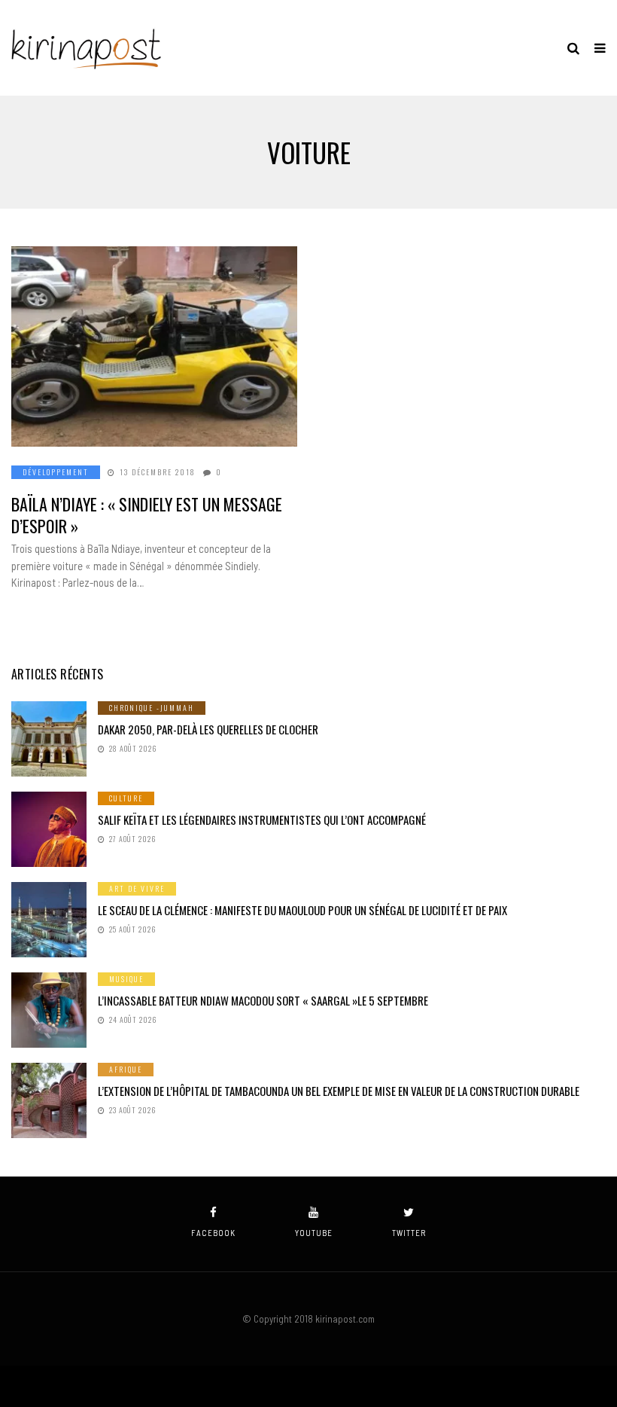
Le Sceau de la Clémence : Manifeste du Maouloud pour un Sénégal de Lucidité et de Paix (302, 910)
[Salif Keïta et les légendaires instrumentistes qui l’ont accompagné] (49, 829)
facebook (213, 1233)
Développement (56, 472)
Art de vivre (137, 888)
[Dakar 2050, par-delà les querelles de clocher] (49, 739)
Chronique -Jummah (151, 707)
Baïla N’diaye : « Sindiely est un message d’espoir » (146, 515)
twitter (409, 1233)
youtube (314, 1233)
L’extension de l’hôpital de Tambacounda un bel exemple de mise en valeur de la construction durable (338, 1090)
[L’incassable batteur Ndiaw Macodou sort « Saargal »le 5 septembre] (49, 1010)
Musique (126, 978)
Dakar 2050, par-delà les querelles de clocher (208, 729)
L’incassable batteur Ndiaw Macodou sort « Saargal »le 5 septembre (263, 1000)
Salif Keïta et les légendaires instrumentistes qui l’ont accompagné (262, 819)
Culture (126, 798)
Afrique (125, 1069)
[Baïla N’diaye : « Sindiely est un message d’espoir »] (154, 346)
